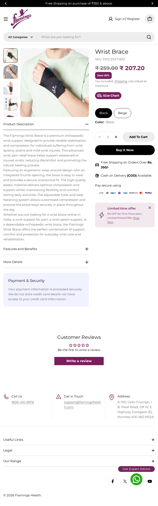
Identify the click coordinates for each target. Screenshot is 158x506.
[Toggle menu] (5, 18)
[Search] (148, 37)
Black (103, 113)
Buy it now (125, 150)
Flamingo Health (28, 495)
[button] (5, 3)
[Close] (150, 208)
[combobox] (79, 37)
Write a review (79, 361)
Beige (122, 113)
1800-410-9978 (23, 402)
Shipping (120, 81)
